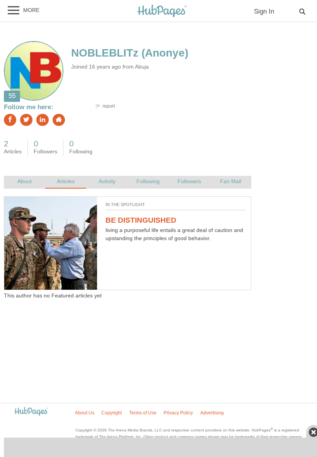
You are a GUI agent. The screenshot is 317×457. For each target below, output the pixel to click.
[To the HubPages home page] (31, 412)
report (108, 106)
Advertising (212, 413)
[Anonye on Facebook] (10, 120)
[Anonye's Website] (59, 120)
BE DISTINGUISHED (141, 220)
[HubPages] (162, 11)
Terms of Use (143, 413)
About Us (84, 413)
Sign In (264, 11)
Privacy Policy (178, 413)
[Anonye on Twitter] (26, 120)
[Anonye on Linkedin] (42, 120)
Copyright (111, 413)
